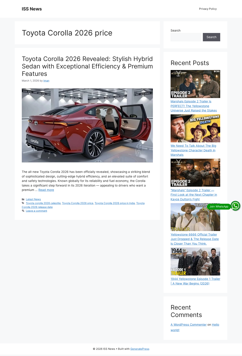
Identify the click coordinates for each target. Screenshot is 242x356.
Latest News (33, 199)
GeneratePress (139, 349)
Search (176, 30)
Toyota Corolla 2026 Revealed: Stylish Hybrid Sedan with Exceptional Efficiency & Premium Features (87, 66)
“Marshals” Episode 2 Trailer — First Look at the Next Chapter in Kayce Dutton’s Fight (194, 194)
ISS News (32, 9)
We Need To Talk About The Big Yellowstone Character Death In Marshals (193, 150)
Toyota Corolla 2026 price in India (115, 203)
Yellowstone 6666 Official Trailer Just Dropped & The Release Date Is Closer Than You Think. (195, 239)
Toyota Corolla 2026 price (77, 203)
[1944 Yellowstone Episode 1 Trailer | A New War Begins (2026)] (195, 262)
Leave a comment (36, 210)
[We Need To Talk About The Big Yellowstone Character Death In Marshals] (195, 129)
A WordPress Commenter (189, 324)
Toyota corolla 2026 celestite (43, 203)
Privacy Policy (208, 8)
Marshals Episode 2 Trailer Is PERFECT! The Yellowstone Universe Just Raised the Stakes (194, 106)
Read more (46, 190)
